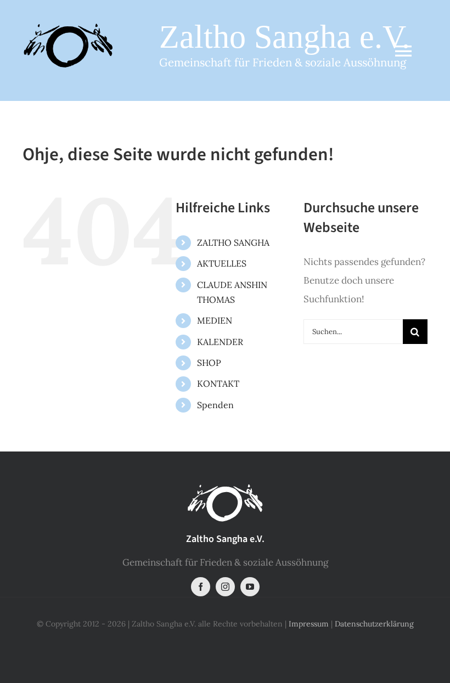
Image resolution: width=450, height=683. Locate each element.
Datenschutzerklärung (374, 624)
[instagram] (225, 586)
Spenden (215, 404)
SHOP (209, 362)
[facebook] (200, 586)
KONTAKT (218, 383)
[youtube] (250, 586)
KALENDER (220, 341)
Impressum (309, 624)
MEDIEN (214, 320)
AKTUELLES (221, 263)
